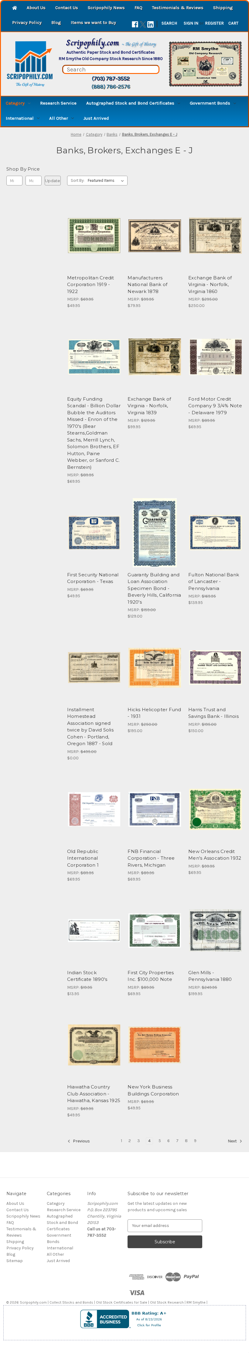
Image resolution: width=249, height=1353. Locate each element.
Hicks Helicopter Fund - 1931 (154, 713)
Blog (56, 22)
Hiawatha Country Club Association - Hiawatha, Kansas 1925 (93, 1093)
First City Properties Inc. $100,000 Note (151, 976)
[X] (143, 24)
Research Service (58, 103)
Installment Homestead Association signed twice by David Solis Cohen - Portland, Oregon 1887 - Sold (90, 727)
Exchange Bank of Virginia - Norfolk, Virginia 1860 (210, 284)
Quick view (89, 224)
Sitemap (14, 1260)
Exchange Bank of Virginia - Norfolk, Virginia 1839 (149, 405)
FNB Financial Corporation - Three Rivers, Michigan (151, 858)
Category (15, 103)
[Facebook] (135, 24)
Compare (92, 235)
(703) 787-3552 (111, 78)
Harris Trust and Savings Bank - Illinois (213, 713)
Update (52, 180)
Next (233, 1141)
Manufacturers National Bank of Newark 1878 (147, 284)
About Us (36, 7)
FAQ (138, 7)
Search (169, 23)
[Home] (14, 8)
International (20, 118)
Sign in (191, 23)
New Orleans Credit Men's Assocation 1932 (214, 854)
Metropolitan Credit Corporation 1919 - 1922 (90, 284)
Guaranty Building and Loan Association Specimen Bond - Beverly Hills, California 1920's (154, 588)
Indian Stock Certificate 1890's (87, 976)
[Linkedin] (150, 24)
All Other (58, 118)
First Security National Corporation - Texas (93, 578)
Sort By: (77, 180)
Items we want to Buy (93, 22)
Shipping (223, 7)
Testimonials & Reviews (177, 7)
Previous (81, 1141)
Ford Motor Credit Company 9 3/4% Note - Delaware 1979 (215, 405)
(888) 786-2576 (110, 86)
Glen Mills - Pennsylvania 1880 (210, 976)
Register (214, 23)
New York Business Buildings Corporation (153, 1090)
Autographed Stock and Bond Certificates (130, 103)
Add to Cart (154, 246)
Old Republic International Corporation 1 (83, 858)
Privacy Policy (27, 22)
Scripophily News (106, 7)
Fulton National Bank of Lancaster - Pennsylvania (213, 581)
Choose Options (94, 246)
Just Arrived (96, 118)
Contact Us (66, 7)
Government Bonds (210, 103)
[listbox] (107, 180)
